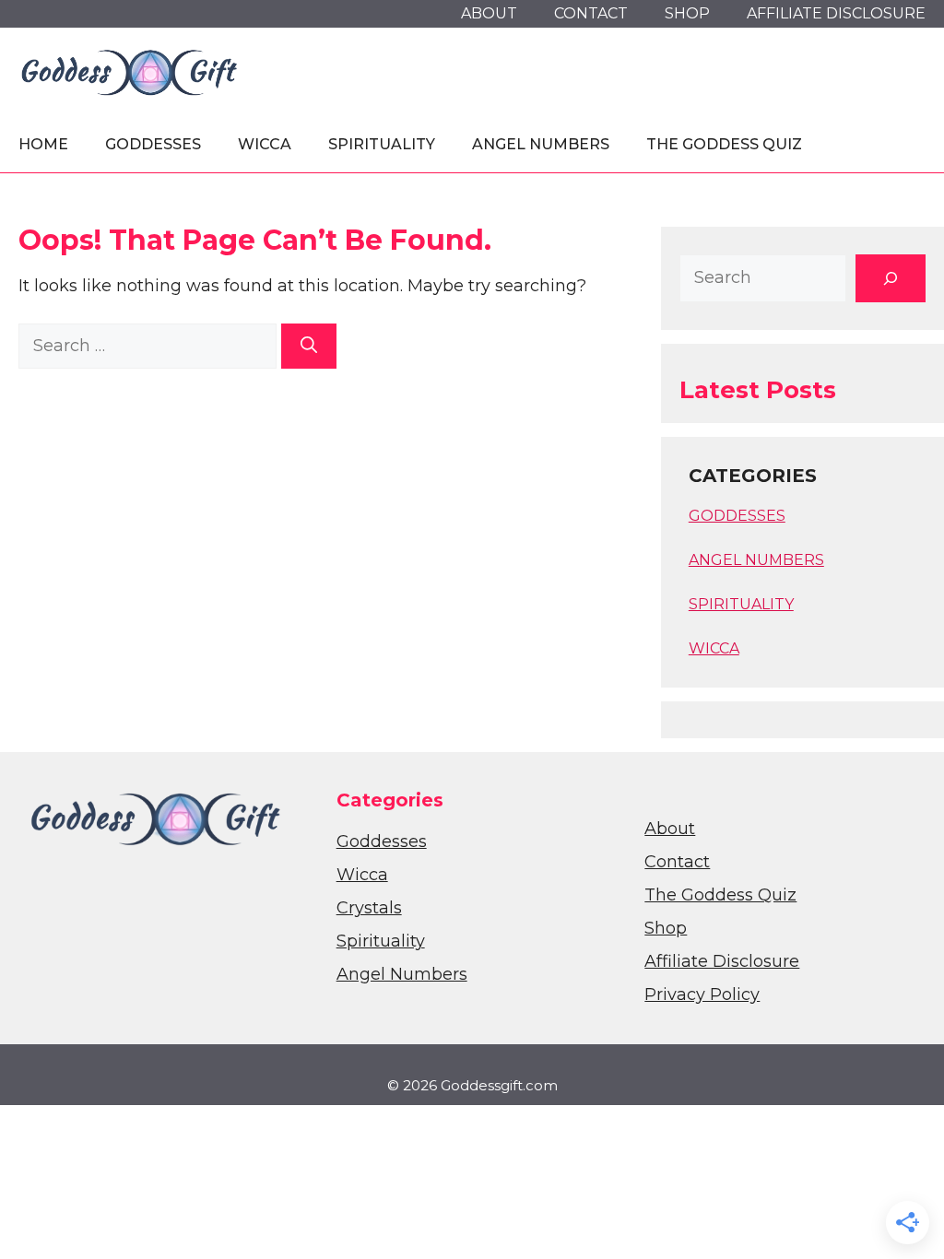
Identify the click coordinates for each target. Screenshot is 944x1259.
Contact (591, 13)
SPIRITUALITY (741, 604)
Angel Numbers (540, 144)
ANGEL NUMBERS (756, 560)
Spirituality (381, 144)
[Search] (308, 346)
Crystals (369, 908)
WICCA (714, 648)
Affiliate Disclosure (836, 13)
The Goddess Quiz (724, 144)
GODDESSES (737, 515)
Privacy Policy (702, 994)
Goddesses (153, 144)
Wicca (264, 144)
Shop (687, 13)
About (489, 13)
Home (43, 144)
